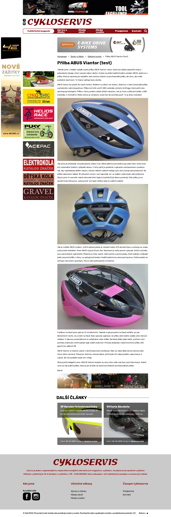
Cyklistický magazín (38, 31)
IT (135, 513)
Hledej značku (100, 31)
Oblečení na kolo (95, 56)
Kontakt (136, 31)
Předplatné (121, 31)
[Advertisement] (38, 53)
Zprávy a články (62, 31)
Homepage (62, 56)
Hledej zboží (82, 31)
